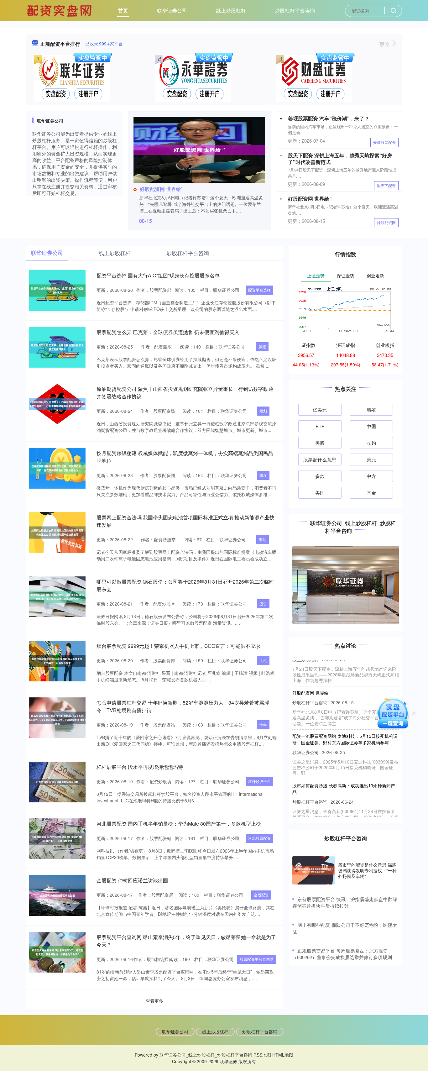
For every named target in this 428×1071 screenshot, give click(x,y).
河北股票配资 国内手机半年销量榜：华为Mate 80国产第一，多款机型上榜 (179, 823)
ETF (320, 426)
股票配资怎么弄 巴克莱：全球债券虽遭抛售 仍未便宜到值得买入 (168, 332)
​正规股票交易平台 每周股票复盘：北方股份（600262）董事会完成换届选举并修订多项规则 (342, 953)
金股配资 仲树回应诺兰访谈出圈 (132, 880)
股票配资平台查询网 (257, 959)
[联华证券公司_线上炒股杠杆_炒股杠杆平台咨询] (60, 10)
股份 (263, 603)
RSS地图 (262, 1055)
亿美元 (320, 409)
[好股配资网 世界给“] (199, 149)
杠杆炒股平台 (259, 781)
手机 (263, 660)
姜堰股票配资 (384, 142)
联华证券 (228, 1061)
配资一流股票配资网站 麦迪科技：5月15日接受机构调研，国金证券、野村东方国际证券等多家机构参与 (345, 728)
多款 (320, 476)
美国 (320, 492)
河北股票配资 (259, 838)
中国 (371, 426)
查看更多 (154, 1001)
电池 (262, 539)
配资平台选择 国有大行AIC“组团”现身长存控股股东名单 (158, 275)
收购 (371, 442)
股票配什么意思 (319, 459)
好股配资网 (386, 222)
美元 (371, 459)
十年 (263, 724)
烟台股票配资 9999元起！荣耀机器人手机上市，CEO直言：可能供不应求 (178, 645)
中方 (371, 476)
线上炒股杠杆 (231, 10)
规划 (263, 410)
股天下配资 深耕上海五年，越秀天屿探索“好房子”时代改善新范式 (340, 158)
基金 (371, 492)
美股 (320, 442)
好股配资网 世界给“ (162, 188)
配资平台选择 (259, 289)
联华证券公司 (172, 10)
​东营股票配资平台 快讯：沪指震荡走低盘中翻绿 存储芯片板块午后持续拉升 (344, 902)
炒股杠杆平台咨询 (295, 10)
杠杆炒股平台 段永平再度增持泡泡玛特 (140, 766)
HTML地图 (282, 1055)
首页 (123, 10)
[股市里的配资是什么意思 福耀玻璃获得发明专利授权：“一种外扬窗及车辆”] (313, 870)
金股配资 (261, 894)
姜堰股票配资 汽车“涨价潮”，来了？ (328, 118)
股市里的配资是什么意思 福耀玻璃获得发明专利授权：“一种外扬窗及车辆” (367, 870)
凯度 (263, 475)
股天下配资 (386, 185)
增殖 (371, 409)
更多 (385, 44)
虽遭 (262, 346)
